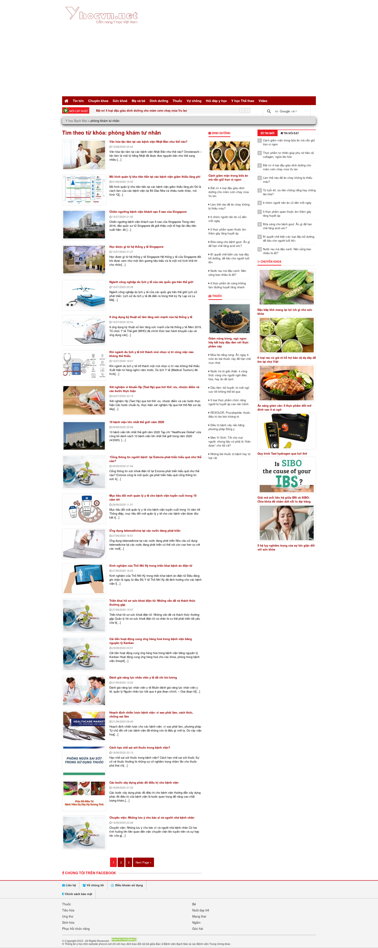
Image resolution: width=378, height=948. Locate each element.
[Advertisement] (189, 62)
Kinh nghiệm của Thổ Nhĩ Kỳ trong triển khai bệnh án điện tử (150, 565)
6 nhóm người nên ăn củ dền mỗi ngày (227, 219)
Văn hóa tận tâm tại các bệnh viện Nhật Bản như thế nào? (148, 141)
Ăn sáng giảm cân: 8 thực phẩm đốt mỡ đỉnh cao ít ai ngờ (284, 408)
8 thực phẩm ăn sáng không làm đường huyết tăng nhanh (227, 285)
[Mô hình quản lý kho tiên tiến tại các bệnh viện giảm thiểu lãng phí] (84, 190)
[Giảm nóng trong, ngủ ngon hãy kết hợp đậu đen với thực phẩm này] (229, 318)
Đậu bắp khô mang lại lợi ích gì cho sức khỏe (284, 312)
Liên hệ (70, 885)
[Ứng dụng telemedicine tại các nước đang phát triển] (84, 544)
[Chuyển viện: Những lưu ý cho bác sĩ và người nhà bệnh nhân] (84, 833)
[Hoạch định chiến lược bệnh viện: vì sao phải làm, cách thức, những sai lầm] (84, 726)
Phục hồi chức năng (76, 928)
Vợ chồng (194, 100)
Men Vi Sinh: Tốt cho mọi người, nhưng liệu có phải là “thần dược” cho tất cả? (229, 441)
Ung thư (67, 916)
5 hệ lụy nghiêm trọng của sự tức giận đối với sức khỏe (286, 547)
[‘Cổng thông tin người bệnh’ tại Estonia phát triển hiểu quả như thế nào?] (84, 472)
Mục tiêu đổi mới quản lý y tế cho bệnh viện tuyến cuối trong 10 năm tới (152, 497)
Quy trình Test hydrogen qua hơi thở (282, 454)
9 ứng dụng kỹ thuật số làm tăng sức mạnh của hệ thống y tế (150, 317)
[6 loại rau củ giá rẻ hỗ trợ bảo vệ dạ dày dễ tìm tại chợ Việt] (286, 335)
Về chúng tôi (95, 885)
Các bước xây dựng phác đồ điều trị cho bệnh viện (143, 782)
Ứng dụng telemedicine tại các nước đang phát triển (144, 530)
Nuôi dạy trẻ (200, 910)
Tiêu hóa (68, 910)
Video (263, 100)
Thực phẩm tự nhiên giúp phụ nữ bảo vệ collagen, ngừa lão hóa (288, 155)
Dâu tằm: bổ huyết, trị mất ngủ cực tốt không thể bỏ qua (228, 389)
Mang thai (199, 916)
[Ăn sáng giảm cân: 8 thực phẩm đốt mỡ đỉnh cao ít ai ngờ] (286, 383)
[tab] (267, 133)
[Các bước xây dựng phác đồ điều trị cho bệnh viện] (84, 796)
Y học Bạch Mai (76, 120)
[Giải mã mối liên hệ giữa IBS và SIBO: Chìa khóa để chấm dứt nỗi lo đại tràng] (286, 475)
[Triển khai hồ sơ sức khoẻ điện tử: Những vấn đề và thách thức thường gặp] (84, 616)
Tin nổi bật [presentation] (291, 133)
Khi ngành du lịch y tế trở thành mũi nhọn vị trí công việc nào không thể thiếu (151, 354)
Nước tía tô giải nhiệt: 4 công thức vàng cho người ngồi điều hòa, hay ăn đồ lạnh (227, 375)
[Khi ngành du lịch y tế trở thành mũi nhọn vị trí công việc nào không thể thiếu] (84, 365)
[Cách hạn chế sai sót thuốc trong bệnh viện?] (84, 761)
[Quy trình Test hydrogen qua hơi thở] (286, 431)
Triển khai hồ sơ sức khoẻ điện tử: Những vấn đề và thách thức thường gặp (152, 602)
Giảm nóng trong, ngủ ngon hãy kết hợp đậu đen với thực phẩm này (228, 342)
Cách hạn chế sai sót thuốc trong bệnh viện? (139, 747)
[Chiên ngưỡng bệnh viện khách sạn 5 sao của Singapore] (84, 225)
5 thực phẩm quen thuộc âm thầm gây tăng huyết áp (227, 231)
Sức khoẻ (120, 100)
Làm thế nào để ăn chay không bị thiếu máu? (229, 206)
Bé (194, 904)
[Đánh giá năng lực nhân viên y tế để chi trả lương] (84, 690)
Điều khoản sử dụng (128, 885)
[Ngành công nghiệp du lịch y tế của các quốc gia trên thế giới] (84, 295)
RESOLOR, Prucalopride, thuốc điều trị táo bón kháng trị (229, 414)
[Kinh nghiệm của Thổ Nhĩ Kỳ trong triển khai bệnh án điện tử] (84, 579)
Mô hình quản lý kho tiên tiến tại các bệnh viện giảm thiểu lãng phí (154, 176)
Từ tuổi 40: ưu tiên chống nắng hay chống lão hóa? (289, 192)
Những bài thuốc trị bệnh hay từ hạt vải (229, 456)
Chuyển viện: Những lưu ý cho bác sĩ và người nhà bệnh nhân (151, 817)
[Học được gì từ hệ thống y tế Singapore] (84, 260)
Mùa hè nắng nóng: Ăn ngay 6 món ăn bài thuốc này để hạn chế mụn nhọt (229, 359)
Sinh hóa (68, 922)
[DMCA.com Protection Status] (124, 941)
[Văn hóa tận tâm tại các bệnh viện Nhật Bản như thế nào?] (84, 155)
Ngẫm (196, 922)
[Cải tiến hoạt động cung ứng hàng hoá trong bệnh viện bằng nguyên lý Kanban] (84, 654)
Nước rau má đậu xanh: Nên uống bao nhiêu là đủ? (227, 273)
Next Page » (143, 862)
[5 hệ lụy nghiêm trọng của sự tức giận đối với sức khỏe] (286, 523)
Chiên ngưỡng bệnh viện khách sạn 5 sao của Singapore (148, 211)
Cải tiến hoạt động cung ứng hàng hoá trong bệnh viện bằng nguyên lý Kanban (150, 641)
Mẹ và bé (138, 100)
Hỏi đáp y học (216, 100)
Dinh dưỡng (159, 100)
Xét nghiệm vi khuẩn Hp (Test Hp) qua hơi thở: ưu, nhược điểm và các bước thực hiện (154, 389)
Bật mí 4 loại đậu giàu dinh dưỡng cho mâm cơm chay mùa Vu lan (141, 110)
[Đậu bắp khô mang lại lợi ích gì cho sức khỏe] (286, 287)
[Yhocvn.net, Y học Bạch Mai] (102, 27)
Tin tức (78, 100)
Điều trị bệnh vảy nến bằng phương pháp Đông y (226, 427)
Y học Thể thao (242, 100)
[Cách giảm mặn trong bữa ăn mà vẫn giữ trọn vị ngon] (229, 155)
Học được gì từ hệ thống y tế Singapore (136, 246)
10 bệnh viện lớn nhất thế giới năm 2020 (136, 422)
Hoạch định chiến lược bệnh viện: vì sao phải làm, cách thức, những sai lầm (151, 714)
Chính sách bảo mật (78, 894)
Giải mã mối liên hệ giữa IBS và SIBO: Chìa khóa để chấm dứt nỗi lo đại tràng (284, 499)
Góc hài (197, 928)
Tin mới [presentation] (269, 133)
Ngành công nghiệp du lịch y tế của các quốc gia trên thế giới (151, 282)
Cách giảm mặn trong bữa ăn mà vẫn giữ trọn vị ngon (228, 177)
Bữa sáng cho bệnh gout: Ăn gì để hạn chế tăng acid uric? (229, 244)
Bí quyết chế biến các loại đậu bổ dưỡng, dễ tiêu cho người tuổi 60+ (228, 258)
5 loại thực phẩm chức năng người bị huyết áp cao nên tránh (228, 402)
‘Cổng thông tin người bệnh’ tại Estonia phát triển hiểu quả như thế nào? (155, 459)
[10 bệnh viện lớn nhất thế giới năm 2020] (84, 435)
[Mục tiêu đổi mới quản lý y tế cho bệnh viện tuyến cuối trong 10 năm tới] (84, 509)
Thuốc (177, 100)
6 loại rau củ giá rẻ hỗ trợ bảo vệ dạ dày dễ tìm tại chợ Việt (286, 360)
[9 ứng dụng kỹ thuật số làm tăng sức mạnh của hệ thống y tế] (84, 330)
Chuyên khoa (98, 100)
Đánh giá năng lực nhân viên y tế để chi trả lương (143, 677)
